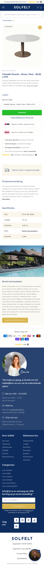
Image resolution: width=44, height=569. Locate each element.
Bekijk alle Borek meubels (15, 320)
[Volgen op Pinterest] (28, 520)
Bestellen (26, 447)
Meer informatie (32, 86)
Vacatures (6, 444)
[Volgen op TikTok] (34, 520)
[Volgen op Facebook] (16, 520)
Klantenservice (8, 457)
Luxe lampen (7, 480)
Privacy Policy (22, 553)
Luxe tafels (6, 473)
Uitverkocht (22, 112)
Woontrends (7, 447)
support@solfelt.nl (17, 410)
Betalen (26, 453)
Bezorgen (27, 450)
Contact (5, 453)
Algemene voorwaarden (22, 549)
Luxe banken (7, 470)
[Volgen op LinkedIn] (16, 526)
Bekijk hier (29, 510)
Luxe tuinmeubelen (9, 486)
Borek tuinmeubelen (9, 70)
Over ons (5, 441)
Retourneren (28, 457)
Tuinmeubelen (7, 20)
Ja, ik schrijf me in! (19, 506)
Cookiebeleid (22, 558)
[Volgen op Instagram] (22, 520)
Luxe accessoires (9, 483)
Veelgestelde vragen (28, 442)
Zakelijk (5, 450)
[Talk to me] (35, 555)
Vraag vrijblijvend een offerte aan (22, 117)
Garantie (26, 460)
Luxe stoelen (7, 476)
